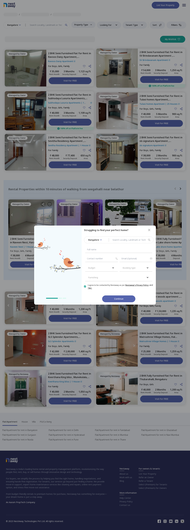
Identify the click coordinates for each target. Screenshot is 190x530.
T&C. (90, 288)
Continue (118, 298)
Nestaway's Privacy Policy (137, 285)
